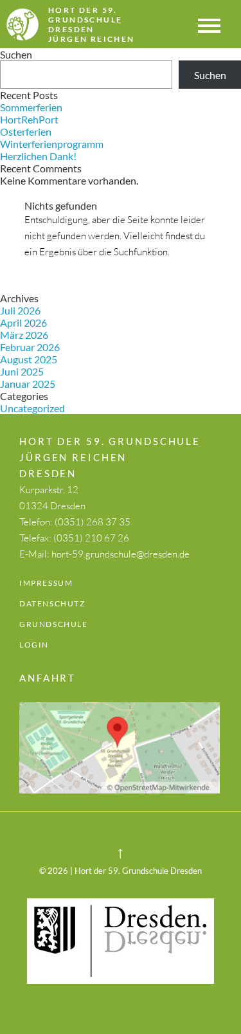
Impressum (46, 583)
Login (34, 644)
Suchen (16, 54)
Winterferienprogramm (51, 144)
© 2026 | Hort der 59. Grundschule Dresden (120, 871)
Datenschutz (52, 603)
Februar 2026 (30, 347)
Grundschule (53, 624)
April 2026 (23, 322)
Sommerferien (31, 107)
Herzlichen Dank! (38, 156)
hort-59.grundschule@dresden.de (120, 554)
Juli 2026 (20, 310)
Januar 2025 (27, 383)
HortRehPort (29, 119)
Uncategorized (32, 408)
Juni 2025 (22, 371)
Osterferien (25, 131)
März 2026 (24, 335)
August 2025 (28, 359)
